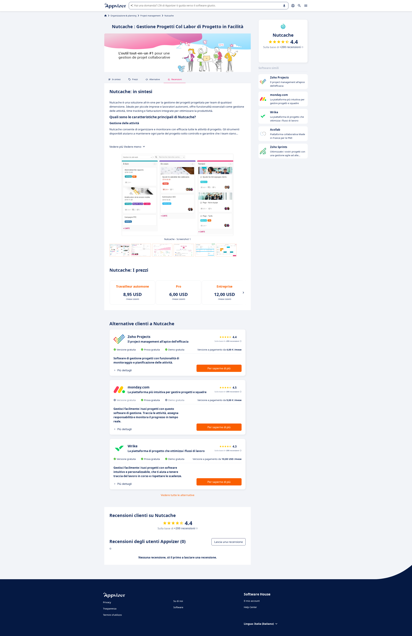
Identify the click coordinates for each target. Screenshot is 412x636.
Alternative (154, 79)
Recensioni (176, 79)
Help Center (250, 607)
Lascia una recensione (228, 542)
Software (178, 607)
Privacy (107, 602)
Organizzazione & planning (123, 15)
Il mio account (252, 600)
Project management (150, 15)
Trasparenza (109, 608)
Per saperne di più (219, 368)
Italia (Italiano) (264, 624)
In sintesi (116, 79)
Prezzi (135, 79)
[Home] (105, 15)
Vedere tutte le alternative (177, 495)
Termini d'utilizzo (112, 614)
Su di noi (178, 601)
